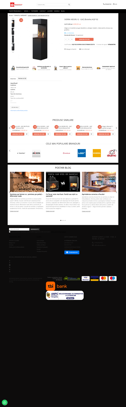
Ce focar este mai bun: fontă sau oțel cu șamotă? (61, 195)
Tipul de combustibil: (17, 98)
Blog (63, 11)
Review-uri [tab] (22, 78)
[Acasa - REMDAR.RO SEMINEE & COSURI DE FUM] (18, 4)
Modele (56, 11)
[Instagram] (9, 271)
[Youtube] (9, 265)
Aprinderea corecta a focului (93, 194)
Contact (11, 245)
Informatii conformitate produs (19, 110)
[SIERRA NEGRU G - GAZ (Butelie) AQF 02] (40, 39)
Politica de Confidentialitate (58, 232)
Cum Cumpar (40, 240)
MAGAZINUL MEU (15, 237)
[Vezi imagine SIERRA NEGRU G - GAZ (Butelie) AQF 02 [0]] (13, 23)
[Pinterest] (9, 263)
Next (13, 52)
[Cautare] (69, 4)
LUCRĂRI (50, 11)
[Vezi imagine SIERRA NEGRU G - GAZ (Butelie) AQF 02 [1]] (13, 31)
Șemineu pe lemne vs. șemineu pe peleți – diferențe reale (26, 195)
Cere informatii (85, 49)
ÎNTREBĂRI (34, 11)
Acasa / (11, 15)
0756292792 (98, 243)
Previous (13, 19)
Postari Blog (63, 167)
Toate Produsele (15, 11)
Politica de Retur (41, 245)
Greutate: (13, 102)
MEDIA (26, 11)
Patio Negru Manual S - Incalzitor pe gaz (106, 127)
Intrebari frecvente (42, 251)
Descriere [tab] (13, 79)
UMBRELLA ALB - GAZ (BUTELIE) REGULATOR (19, 127)
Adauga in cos (84, 39)
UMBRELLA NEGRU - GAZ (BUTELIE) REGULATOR (41, 127)
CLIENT (39, 237)
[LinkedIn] (9, 267)
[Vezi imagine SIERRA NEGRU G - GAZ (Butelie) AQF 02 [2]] (13, 39)
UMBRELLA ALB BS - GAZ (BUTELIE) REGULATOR (84, 127)
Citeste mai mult (14, 211)
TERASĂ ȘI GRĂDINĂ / (21, 15)
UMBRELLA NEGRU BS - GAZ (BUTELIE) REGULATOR (63, 127)
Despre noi (12, 243)
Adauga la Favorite (71, 49)
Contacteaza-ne (73, 252)
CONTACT (43, 11)
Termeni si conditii (14, 240)
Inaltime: (13, 85)
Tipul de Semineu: (16, 94)
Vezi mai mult (15, 107)
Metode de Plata (41, 243)
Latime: (12, 89)
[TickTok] (9, 269)
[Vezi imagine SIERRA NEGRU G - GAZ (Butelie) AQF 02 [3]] (13, 47)
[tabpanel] (40, 39)
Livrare (38, 249)
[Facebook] (9, 260)
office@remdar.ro (100, 245)
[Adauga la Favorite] (27, 134)
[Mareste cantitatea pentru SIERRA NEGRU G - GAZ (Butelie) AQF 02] (71, 39)
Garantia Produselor (42, 247)
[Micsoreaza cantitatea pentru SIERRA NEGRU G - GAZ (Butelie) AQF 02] (65, 39)
